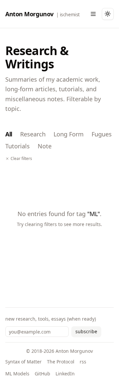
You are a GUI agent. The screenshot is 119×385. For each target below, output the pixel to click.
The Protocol (60, 361)
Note (45, 146)
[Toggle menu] (93, 14)
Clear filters (21, 158)
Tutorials (17, 146)
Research (33, 134)
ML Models (17, 373)
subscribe (86, 331)
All (8, 134)
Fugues (102, 134)
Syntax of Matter (23, 361)
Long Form (69, 134)
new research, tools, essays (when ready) (50, 319)
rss (83, 361)
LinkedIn (65, 373)
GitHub (42, 373)
